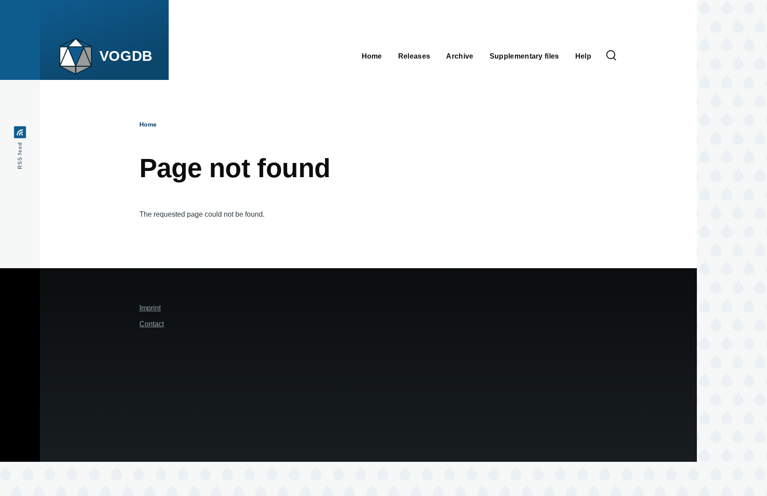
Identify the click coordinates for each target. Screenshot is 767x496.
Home (148, 124)
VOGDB (126, 56)
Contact (151, 324)
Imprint (150, 308)
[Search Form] (611, 56)
